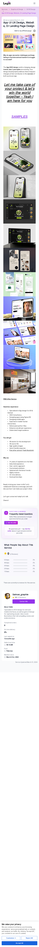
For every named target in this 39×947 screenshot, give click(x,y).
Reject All (29, 938)
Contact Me (24, 601)
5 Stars (6, 560)
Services (5, 9)
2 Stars (6, 568)
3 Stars (6, 566)
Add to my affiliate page (22, 31)
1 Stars (6, 571)
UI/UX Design (31, 9)
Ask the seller (12, 522)
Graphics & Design (17, 9)
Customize (10, 938)
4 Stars (6, 563)
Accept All (19, 943)
